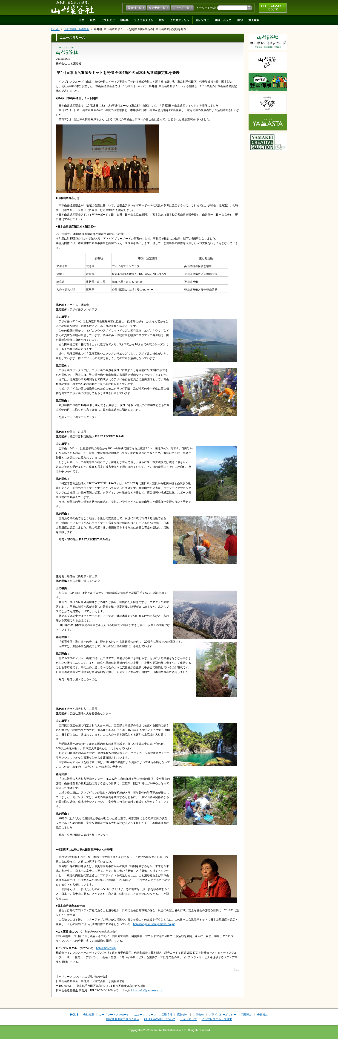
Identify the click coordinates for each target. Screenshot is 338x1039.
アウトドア (108, 20)
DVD (240, 20)
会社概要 (88, 1014)
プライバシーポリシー (222, 1014)
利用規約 (246, 1014)
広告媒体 (182, 1014)
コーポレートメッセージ (114, 1014)
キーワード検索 (206, 7)
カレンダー (202, 20)
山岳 (81, 20)
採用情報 (166, 1014)
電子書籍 (253, 20)
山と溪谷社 (72, 7)
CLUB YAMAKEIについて (273, 8)
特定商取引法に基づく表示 (122, 1019)
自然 (92, 20)
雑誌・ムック (223, 20)
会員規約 (262, 1014)
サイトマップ (188, 1019)
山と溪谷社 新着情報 (76, 29)
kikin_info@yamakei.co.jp (147, 990)
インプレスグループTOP (217, 1019)
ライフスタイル (143, 20)
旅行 (161, 20)
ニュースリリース (145, 1014)
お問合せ (198, 1014)
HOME (55, 29)
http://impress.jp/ (106, 948)
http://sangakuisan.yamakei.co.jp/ (154, 924)
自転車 (124, 20)
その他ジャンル (179, 20)
